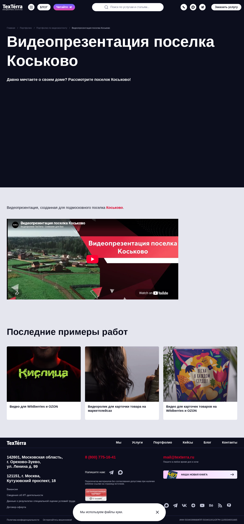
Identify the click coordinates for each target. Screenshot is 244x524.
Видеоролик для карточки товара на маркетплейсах (117, 408)
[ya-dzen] (193, 505)
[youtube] (202, 505)
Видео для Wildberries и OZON (34, 406)
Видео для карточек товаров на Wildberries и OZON (191, 408)
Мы (118, 442)
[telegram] (202, 7)
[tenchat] (229, 505)
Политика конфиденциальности (23, 520)
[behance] (211, 505)
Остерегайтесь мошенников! (57, 520)
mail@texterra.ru (178, 457)
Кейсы (188, 442)
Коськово (114, 208)
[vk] (184, 505)
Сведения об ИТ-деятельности (25, 495)
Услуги (137, 442)
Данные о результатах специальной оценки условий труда (41, 501)
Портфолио (162, 442)
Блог (207, 442)
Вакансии (12, 489)
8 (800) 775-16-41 (100, 457)
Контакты (229, 442)
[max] (193, 7)
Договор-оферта (16, 507)
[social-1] (220, 505)
